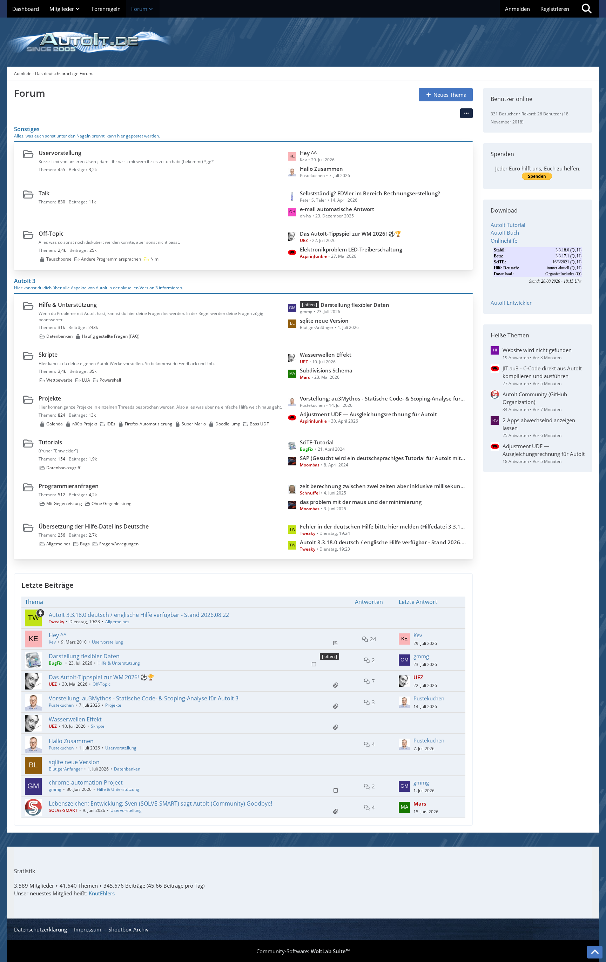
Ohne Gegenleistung (112, 503)
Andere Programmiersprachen (111, 259)
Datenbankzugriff (63, 468)
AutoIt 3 (24, 281)
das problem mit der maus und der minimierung (361, 501)
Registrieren (554, 8)
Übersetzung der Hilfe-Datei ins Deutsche (94, 526)
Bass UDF (259, 424)
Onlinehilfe (504, 240)
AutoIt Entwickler (511, 302)
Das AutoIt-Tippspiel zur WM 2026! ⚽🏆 (351, 233)
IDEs (111, 424)
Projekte (50, 398)
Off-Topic (51, 233)
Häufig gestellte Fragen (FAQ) (111, 336)
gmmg (421, 656)
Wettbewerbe (59, 380)
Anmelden (517, 8)
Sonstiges (27, 129)
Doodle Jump (227, 424)
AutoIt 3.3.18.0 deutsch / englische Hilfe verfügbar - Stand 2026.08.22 (383, 542)
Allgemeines (58, 544)
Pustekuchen (61, 705)
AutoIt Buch (505, 232)
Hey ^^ (308, 152)
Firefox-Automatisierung (148, 424)
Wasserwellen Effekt (325, 354)
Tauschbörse (59, 259)
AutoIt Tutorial (508, 224)
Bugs (85, 544)
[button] (466, 113)
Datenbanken (59, 336)
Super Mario (194, 424)
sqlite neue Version (324, 320)
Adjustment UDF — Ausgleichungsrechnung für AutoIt (368, 414)
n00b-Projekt (84, 424)
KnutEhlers (102, 893)
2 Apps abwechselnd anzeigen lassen (539, 424)
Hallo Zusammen (321, 168)
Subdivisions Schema (326, 370)
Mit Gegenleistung (64, 503)
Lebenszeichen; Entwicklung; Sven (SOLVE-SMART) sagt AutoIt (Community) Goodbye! (160, 803)
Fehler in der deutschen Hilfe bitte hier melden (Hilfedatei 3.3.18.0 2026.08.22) (383, 526)
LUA (86, 380)
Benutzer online (511, 99)
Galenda (54, 424)
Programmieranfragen (69, 486)
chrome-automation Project (86, 782)
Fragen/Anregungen (119, 544)
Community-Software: (303, 951)
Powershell (110, 380)
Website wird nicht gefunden (537, 350)
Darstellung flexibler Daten (355, 304)
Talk (44, 193)
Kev (52, 642)
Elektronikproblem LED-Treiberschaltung (351, 249)
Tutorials (50, 442)
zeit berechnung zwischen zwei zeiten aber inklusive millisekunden (383, 486)
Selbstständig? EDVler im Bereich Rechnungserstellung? (370, 193)
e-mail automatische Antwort (337, 209)
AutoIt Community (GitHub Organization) (535, 398)
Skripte (48, 354)
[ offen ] (329, 656)
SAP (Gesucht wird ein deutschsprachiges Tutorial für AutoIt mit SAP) (383, 458)
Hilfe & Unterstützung (68, 305)
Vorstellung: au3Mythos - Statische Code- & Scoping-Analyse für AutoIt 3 (383, 398)
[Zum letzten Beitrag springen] (404, 639)
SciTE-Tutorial (317, 442)
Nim (154, 259)
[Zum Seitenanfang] (594, 952)
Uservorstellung (60, 153)
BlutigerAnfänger (65, 769)
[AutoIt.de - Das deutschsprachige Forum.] (303, 42)
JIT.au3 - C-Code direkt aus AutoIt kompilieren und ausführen (542, 372)
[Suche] (586, 9)
